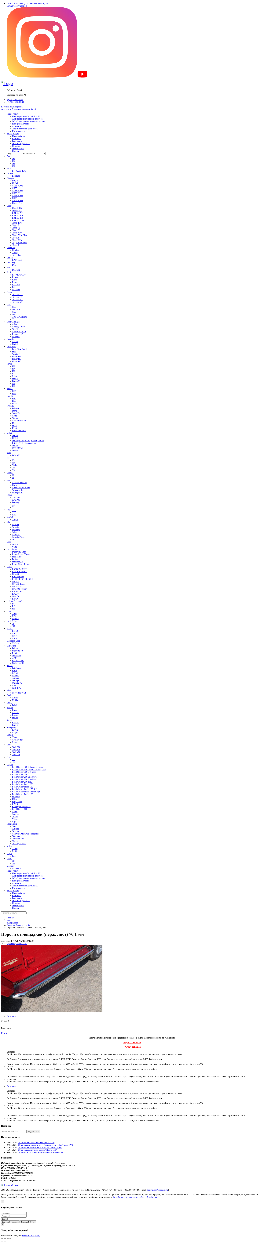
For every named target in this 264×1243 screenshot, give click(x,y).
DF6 (14, 265)
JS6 (13, 463)
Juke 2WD (16, 688)
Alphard (15, 821)
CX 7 (14, 636)
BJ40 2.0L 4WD (19, 171)
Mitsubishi (11, 646)
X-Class (15, 643)
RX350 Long (18, 576)
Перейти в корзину (31, 1235)
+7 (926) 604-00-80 (15, 102)
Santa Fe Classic (19, 430)
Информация (13, 133)
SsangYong (11, 727)
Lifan (9, 611)
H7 (13, 369)
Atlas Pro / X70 (19, 331)
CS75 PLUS (17, 195)
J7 (13, 475)
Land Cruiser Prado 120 (22, 794)
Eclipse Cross (18, 660)
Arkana (15, 712)
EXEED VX (17, 213)
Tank (9, 745)
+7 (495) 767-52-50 (132, 1042)
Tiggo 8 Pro (17, 240)
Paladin (15, 705)
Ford (9, 272)
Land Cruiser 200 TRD (22, 782)
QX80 (15, 450)
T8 (13, 762)
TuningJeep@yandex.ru (17, 6)
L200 (14, 653)
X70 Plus (16, 500)
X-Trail (15, 673)
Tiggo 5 (15, 225)
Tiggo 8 (15, 237)
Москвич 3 (17, 868)
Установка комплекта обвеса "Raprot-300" (37, 1150)
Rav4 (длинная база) (21, 806)
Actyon (15, 732)
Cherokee (16, 485)
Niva (9, 690)
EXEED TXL (18, 220)
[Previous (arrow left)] (2, 1241)
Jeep (8, 480)
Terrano (15, 678)
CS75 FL (16, 193)
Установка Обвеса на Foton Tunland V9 (36, 1142)
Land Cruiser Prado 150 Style (25, 789)
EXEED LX (17, 218)
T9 (13, 468)
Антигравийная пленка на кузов (27, 119)
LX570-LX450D (19, 571)
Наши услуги (13, 114)
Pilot (14, 393)
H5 (13, 386)
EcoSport (16, 284)
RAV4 (15, 804)
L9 (13, 608)
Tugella (15, 329)
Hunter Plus (17, 203)
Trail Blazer (17, 255)
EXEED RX (17, 215)
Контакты (16, 138)
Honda (10, 388)
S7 (13, 319)
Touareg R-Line (19, 843)
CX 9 (14, 638)
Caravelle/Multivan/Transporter (25, 834)
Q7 (13, 158)
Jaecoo (10, 472)
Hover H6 (16, 361)
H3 (13, 366)
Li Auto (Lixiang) (14, 601)
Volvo (9, 846)
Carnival (16, 534)
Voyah (9, 853)
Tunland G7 (17, 294)
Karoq (15, 725)
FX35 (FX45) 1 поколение (24, 443)
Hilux (14, 799)
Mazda (10, 628)
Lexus (9, 566)
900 (13, 626)
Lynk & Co (11, 621)
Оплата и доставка (21, 143)
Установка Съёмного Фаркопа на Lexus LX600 (40, 1147)
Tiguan (15, 841)
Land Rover (12, 549)
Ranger (15, 282)
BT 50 (15, 631)
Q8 (13, 166)
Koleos (15, 715)
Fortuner (16, 796)
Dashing (15, 502)
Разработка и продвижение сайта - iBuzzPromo (135, 1197)
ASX (14, 658)
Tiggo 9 (15, 245)
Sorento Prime (18, 537)
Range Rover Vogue (21, 554)
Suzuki (10, 735)
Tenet (9, 757)
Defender (16, 559)
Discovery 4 (17, 561)
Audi (9, 156)
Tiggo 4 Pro (17, 223)
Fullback (16, 270)
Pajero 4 (15, 648)
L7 (13, 606)
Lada (9, 542)
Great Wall (11, 346)
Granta (15, 544)
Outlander (16, 655)
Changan (10, 178)
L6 (13, 604)
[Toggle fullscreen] (8, 1238)
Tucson (15, 418)
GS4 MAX (17, 309)
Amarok (15, 829)
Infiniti (9, 433)
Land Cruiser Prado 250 (22, 784)
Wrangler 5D (17, 492)
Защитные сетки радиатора (25, 129)
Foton (9, 292)
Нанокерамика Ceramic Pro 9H (26, 116)
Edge (14, 287)
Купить (4, 1033)
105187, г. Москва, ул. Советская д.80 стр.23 (27, 3)
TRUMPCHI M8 (19, 317)
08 (13, 623)
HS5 (14, 398)
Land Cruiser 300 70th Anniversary (27, 767)
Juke (14, 685)
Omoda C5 (17, 208)
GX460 (15, 574)
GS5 (14, 312)
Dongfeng (11, 262)
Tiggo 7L (16, 230)
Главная (10, 918)
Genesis (10, 339)
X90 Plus (16, 497)
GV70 (15, 341)
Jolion (14, 376)
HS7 (14, 401)
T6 (13, 470)
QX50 (15, 438)
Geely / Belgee (13, 322)
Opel (9, 695)
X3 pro (15, 519)
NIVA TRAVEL (19, 693)
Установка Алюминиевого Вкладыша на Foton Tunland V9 (45, 1145)
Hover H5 (16, 359)
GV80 (15, 344)
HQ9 (14, 403)
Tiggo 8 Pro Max (19, 242)
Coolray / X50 (18, 327)
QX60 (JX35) (18, 448)
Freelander (16, 557)
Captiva (15, 250)
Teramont (16, 836)
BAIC (9, 168)
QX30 (15, 435)
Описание (11, 1016)
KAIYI (10, 517)
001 (13, 861)
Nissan (10, 665)
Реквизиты (17, 141)
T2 (13, 505)
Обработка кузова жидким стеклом (28, 121)
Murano (15, 675)
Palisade (15, 408)
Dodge (10, 257)
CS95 (14, 198)
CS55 (14, 188)
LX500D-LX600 (19, 569)
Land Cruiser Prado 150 (22, 787)
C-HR (14, 811)
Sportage (16, 529)
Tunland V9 (17, 302)
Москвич (11, 866)
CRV (14, 391)
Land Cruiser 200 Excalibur (24, 779)
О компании (18, 148)
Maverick (16, 289)
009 (13, 863)
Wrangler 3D (17, 490)
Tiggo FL (16, 228)
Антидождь (17, 126)
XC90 (14, 848)
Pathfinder (16, 668)
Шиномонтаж (18, 131)
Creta (14, 416)
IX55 (14, 428)
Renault (10, 707)
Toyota (10, 764)
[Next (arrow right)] (5, 1241)
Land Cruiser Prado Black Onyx (26, 792)
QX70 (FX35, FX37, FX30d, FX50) (28, 440)
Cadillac (10, 173)
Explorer (16, 277)
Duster (15, 717)
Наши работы (18, 136)
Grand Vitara (17, 740)
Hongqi (10, 396)
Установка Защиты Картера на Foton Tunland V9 (40, 1152)
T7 (13, 759)
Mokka (15, 700)
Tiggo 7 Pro (17, 233)
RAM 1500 (17, 260)
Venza (14, 819)
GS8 (14, 314)
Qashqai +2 (17, 683)
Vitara (14, 737)
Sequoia (15, 814)
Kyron (15, 730)
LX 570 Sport (18, 591)
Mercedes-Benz (13, 641)
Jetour (9, 495)
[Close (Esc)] (2, 1238)
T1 (13, 507)
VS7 (14, 514)
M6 (13, 383)
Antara (15, 698)
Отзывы (16, 146)
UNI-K (15, 181)
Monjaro (16, 336)
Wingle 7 (16, 354)
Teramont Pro (18, 839)
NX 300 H (16, 586)
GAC (9, 304)
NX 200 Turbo (18, 584)
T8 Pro (15, 465)
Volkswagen (12, 824)
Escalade (16, 176)
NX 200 (15, 581)
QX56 (15, 445)
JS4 (13, 460)
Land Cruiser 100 (19, 809)
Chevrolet (11, 247)
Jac (8, 458)
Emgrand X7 (17, 334)
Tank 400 (16, 752)
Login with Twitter (28, 1222)
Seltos (14, 532)
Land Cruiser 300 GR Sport (24, 772)
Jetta (8, 510)
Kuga (14, 280)
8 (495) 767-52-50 (15, 99)
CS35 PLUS (17, 186)
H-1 (14, 423)
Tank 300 (16, 747)
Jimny (14, 742)
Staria (14, 411)
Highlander (17, 801)
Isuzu (9, 453)
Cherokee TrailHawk (21, 487)
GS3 (14, 307)
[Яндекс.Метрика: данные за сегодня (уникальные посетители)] (10, 1185)
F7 (13, 374)
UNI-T (15, 183)
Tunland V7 (17, 299)
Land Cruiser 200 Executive (24, 777)
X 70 (14, 616)
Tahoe (14, 252)
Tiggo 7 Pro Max (19, 235)
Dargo (15, 378)
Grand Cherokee (19, 482)
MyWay (15, 618)
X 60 (14, 613)
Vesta (14, 547)
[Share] (5, 1238)
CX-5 (14, 633)
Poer (14, 351)
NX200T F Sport (19, 589)
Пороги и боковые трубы (18, 925)
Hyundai (10, 406)
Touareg (15, 831)
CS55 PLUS (17, 190)
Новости (16, 151)
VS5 (14, 512)
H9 (13, 371)
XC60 (14, 851)
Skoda (9, 720)
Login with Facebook (10, 1222)
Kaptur (15, 710)
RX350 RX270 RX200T (23, 579)
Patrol (14, 670)
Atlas (14, 324)
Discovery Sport (19, 552)
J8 (13, 477)
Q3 (13, 163)
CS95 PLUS (17, 200)
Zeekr (9, 858)
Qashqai (15, 680)
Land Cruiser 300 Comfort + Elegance (29, 769)
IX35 (14, 425)
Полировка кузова (20, 124)
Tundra (15, 816)
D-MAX (16, 455)
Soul (14, 539)
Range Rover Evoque (21, 564)
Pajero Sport (17, 651)
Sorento (15, 527)
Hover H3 (16, 356)
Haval (9, 364)
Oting (9, 702)
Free (14, 856)
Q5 (13, 161)
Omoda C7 (17, 210)
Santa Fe (16, 413)
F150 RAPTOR (19, 275)
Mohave (15, 524)
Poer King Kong (19, 349)
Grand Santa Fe (19, 421)
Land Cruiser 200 (19, 774)
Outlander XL (18, 663)
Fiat (8, 267)
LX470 (15, 599)
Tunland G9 (17, 297)
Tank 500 (16, 749)
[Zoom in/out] (10, 1238)
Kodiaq (15, 722)
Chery (9, 205)
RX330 (15, 594)
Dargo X (16, 381)
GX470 (15, 596)
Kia (8, 522)
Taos (14, 826)
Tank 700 (16, 754)
